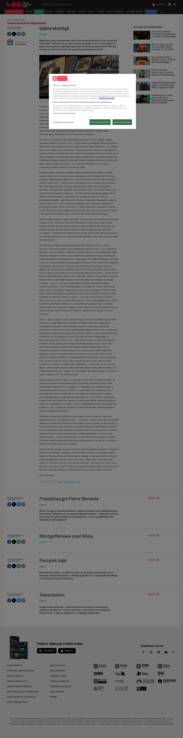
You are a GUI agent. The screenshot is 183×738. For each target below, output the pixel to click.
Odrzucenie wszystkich (100, 122)
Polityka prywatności (106, 98)
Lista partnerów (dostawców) (64, 113)
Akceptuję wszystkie (122, 122)
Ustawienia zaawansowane (63, 122)
